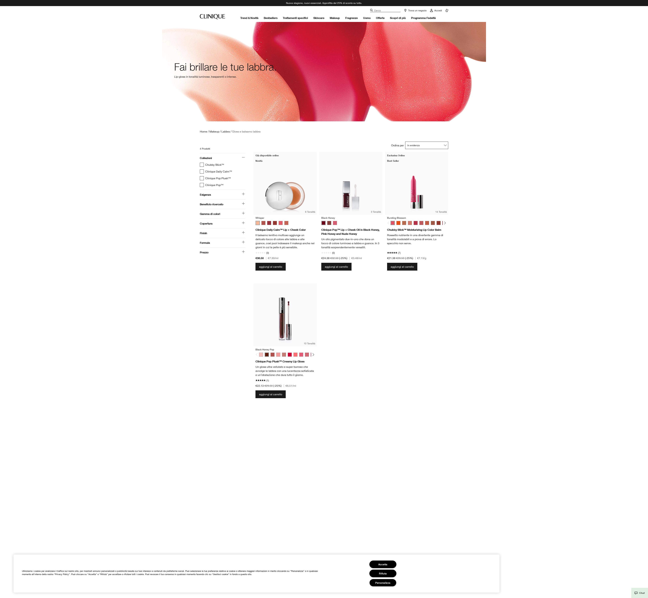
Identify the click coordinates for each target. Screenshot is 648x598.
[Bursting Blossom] (392, 223)
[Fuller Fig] (438, 223)
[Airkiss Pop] (261, 354)
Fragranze (351, 17)
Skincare (318, 17)
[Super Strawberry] (415, 223)
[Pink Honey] (335, 223)
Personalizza (382, 582)
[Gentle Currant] (275, 223)
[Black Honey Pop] (267, 354)
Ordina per (397, 145)
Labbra (225, 131)
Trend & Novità (249, 17)
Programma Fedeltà (423, 17)
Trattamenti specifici (295, 17)
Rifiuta (383, 573)
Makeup (335, 17)
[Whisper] (257, 223)
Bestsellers (270, 17)
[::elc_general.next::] (444, 222)
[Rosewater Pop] (295, 354)
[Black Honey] (323, 223)
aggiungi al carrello (270, 266)
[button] (639, 593)
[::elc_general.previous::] (389, 222)
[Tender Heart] (263, 223)
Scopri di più (398, 17)
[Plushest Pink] (410, 223)
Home (203, 131)
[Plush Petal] (286, 223)
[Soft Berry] (269, 223)
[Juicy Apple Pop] (290, 354)
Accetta (382, 564)
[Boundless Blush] (421, 223)
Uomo (367, 17)
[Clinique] (212, 16)
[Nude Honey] (329, 223)
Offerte (380, 17)
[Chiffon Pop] (284, 354)
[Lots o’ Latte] (404, 223)
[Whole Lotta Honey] (433, 223)
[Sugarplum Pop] (307, 354)
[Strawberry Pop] (301, 354)
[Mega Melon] (427, 223)
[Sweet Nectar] (280, 223)
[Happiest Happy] (398, 223)
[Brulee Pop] (272, 354)
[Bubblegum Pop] (278, 354)
